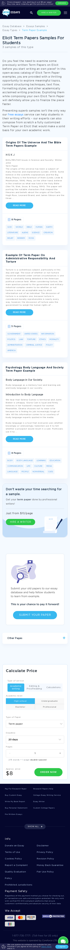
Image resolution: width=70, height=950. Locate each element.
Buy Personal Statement (16, 808)
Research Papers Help (43, 789)
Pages (9, 747)
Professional (49, 707)
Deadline (10, 733)
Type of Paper (13, 717)
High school (20, 701)
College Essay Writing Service (47, 795)
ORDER (62, 3)
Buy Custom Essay (13, 795)
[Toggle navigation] (65, 12)
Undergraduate (49, 701)
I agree (61, 947)
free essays (16, 114)
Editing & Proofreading (34, 687)
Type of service (15, 681)
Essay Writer (39, 801)
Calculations (53, 687)
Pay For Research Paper (16, 789)
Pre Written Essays (13, 814)
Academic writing (16, 687)
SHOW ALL (33, 826)
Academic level (14, 696)
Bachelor (20, 707)
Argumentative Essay (19, 650)
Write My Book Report (15, 801)
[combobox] (35, 724)
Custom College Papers (44, 808)
